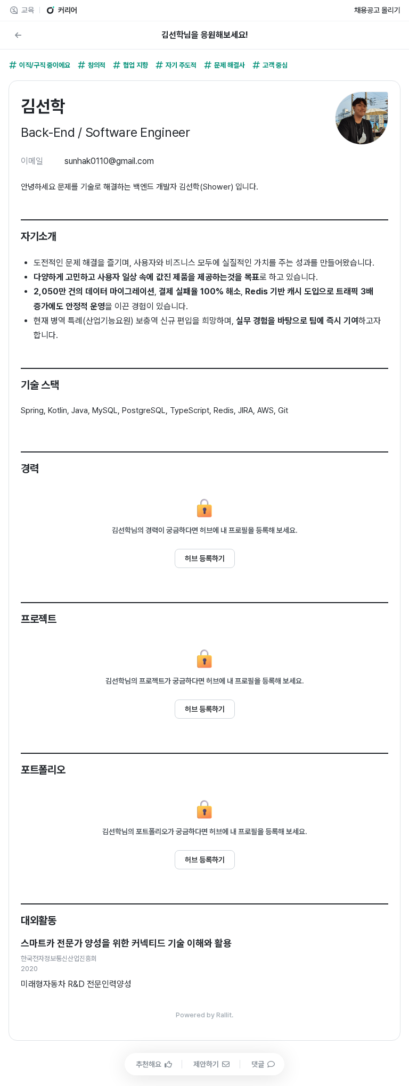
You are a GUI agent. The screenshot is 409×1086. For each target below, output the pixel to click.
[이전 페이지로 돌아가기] (18, 35)
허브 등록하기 (205, 558)
